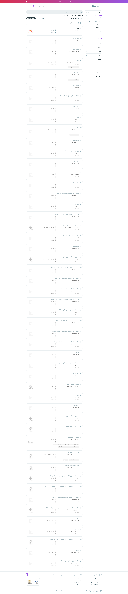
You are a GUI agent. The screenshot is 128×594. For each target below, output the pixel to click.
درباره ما (60, 578)
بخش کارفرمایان (40, 6)
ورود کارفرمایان (78, 580)
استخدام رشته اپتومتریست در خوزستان (72, 16)
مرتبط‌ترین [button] (73, 18)
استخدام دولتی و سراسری (96, 584)
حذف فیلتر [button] (88, 21)
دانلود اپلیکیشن (59, 582)
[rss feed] (101, 591)
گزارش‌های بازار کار (77, 584)
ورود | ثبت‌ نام (30, 6)
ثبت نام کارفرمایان (77, 582)
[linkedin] (97, 591)
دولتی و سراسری (79, 6)
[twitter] (90, 591)
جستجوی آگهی (87, 6)
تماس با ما (60, 580)
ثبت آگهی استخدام (30, 18)
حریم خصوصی (59, 584)
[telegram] (93, 591)
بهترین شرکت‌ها (64, 6)
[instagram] (86, 591)
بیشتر (58, 6)
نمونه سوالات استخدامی (96, 582)
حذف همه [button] (88, 12)
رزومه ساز (71, 6)
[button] (93, 24)
